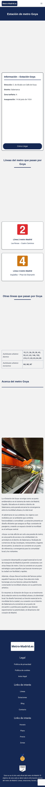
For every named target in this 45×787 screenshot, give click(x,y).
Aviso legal (22, 676)
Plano (22, 731)
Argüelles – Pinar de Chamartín (22, 275)
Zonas (22, 743)
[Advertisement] (22, 48)
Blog (22, 703)
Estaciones (22, 697)
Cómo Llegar (22, 146)
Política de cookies (22, 670)
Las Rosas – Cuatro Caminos (22, 243)
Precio (22, 737)
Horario (23, 725)
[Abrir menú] (41, 3)
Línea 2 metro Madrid (22, 239)
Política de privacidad (22, 664)
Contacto (22, 710)
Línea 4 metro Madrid (22, 271)
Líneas (22, 691)
